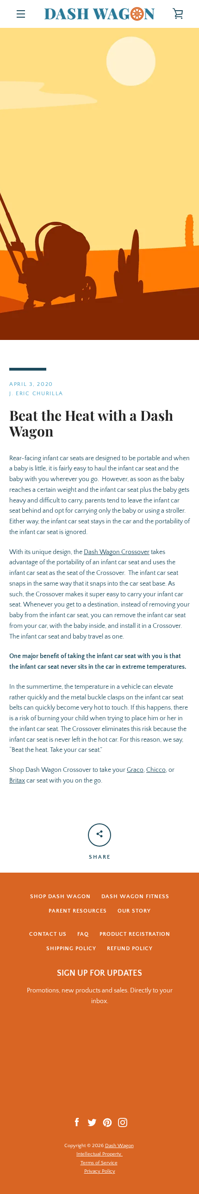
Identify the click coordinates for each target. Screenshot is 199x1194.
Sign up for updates (99, 973)
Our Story (134, 911)
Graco (135, 770)
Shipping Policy (71, 949)
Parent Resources (78, 911)
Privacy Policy (99, 1171)
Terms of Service (99, 1163)
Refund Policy (130, 949)
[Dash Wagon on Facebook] (76, 1122)
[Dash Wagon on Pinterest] (107, 1122)
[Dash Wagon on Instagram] (122, 1122)
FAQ (83, 934)
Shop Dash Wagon (60, 897)
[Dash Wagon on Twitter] (92, 1122)
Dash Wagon (119, 1145)
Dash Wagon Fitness (135, 897)
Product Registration (135, 934)
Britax (17, 780)
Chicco (156, 770)
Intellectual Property (99, 1154)
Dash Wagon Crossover (116, 552)
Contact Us (48, 934)
